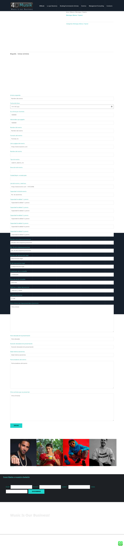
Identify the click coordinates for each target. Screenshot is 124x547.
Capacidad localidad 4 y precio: (19, 223)
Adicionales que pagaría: (17, 119)
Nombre (35, 487)
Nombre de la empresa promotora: (20, 239)
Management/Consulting (96, 6)
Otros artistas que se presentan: (20, 392)
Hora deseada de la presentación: (20, 335)
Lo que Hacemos (52, 6)
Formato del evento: (16, 135)
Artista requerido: (15, 95)
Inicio (67, 12)
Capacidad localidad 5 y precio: (19, 231)
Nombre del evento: (16, 127)
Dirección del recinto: (16, 167)
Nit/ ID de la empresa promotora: (20, 247)
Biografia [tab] (13, 54)
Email (8, 487)
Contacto (109, 6)
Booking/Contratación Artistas (69, 6)
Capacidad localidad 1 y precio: (19, 199)
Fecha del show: (15, 103)
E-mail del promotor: (16, 295)
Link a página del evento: (17, 143)
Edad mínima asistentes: (17, 351)
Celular (93, 487)
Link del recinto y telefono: (18, 183)
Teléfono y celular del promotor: (20, 287)
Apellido (65, 487)
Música (72, 12)
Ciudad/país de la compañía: (18, 271)
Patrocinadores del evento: (18, 359)
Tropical (80, 15)
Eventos (83, 6)
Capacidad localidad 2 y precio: (19, 207)
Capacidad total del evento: (18, 191)
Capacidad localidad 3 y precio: (19, 215)
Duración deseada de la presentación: (21, 344)
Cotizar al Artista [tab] (23, 54)
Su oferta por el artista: (17, 111)
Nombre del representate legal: (19, 255)
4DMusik (41, 6)
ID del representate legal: (17, 263)
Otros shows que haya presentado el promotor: (24, 303)
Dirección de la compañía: (18, 279)
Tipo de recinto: (15, 159)
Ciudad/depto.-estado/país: (18, 175)
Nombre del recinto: (16, 151)
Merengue (78, 12)
